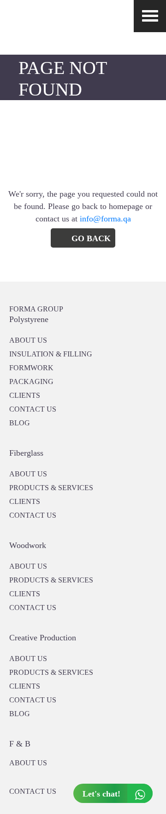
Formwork (31, 368)
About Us (28, 474)
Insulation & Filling (50, 354)
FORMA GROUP (36, 309)
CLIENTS (24, 395)
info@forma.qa (105, 218)
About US (28, 340)
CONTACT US (32, 409)
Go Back (91, 238)
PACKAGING (31, 381)
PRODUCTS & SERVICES (51, 488)
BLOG (19, 423)
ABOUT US (28, 763)
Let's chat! (101, 793)
